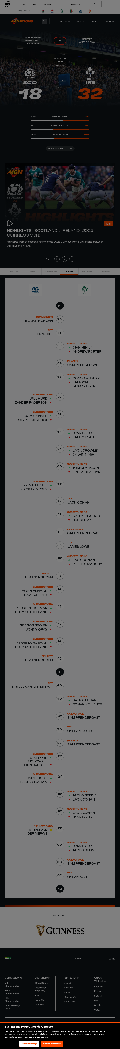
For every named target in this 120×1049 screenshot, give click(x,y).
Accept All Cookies (52, 1043)
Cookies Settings (29, 1043)
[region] (60, 1035)
